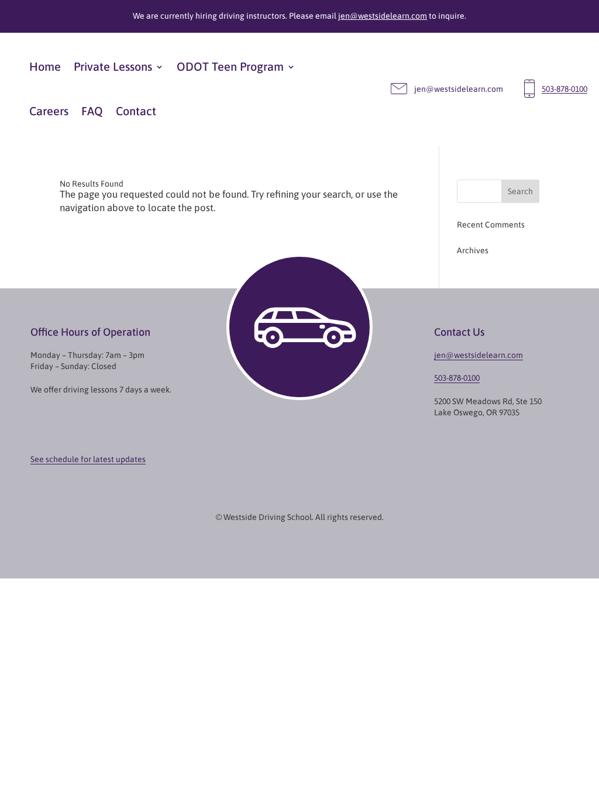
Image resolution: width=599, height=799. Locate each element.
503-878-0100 (564, 89)
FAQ (92, 111)
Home (45, 66)
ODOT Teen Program (230, 66)
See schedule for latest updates (88, 459)
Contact (136, 111)
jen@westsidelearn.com (382, 15)
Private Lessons (113, 66)
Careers (48, 111)
